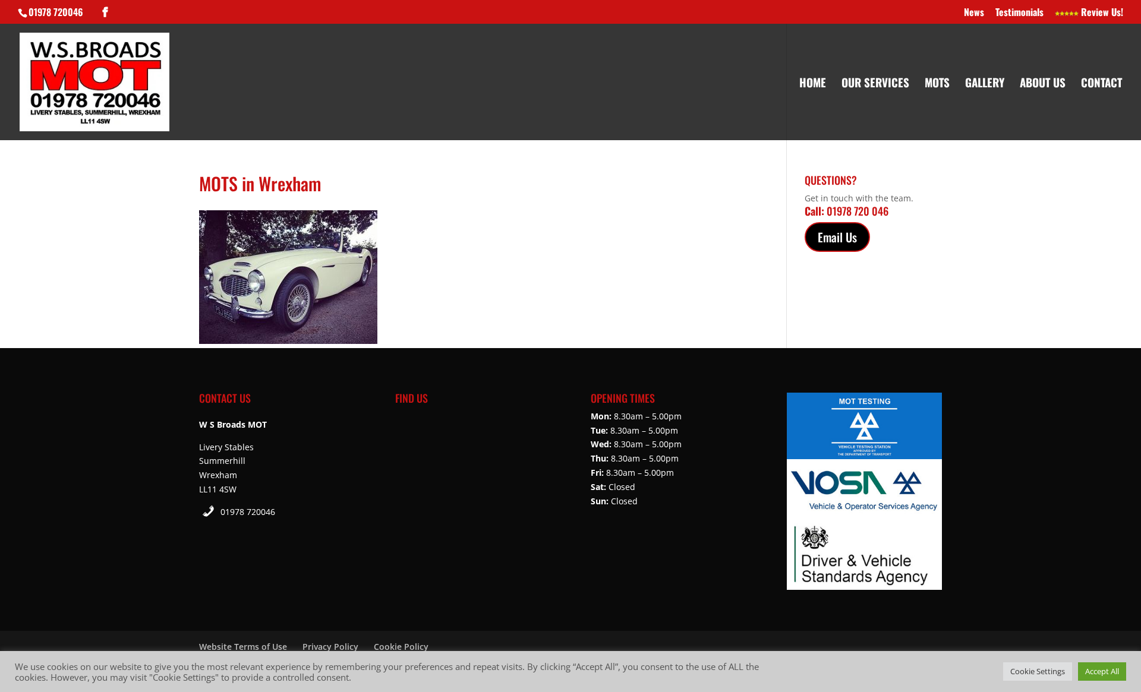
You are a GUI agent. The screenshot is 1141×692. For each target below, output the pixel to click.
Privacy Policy (330, 646)
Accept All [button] (1102, 671)
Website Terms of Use (243, 646)
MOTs (937, 84)
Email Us (837, 237)
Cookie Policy (401, 646)
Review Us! (1101, 13)
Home (812, 84)
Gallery (984, 84)
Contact (1101, 84)
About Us (1043, 84)
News (974, 13)
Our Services (875, 84)
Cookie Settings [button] (1037, 671)
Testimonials (1019, 13)
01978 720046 (247, 511)
